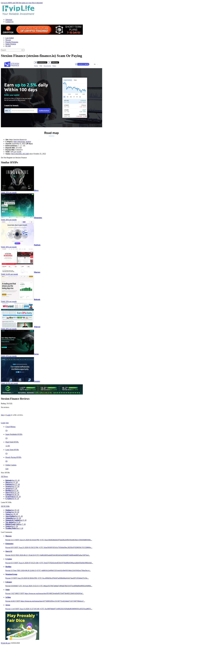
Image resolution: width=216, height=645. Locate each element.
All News (4, 476)
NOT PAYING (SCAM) (20, 154)
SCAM (8, 46)
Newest (8, 40)
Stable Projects (10, 44)
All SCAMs (5, 506)
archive (28, 142)
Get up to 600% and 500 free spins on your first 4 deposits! (22, 3)
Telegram (8, 20)
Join (2, 415)
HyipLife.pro (5, 643)
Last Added (9, 38)
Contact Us (9, 22)
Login (8, 415)
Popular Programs (11, 42)
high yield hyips (19, 142)
